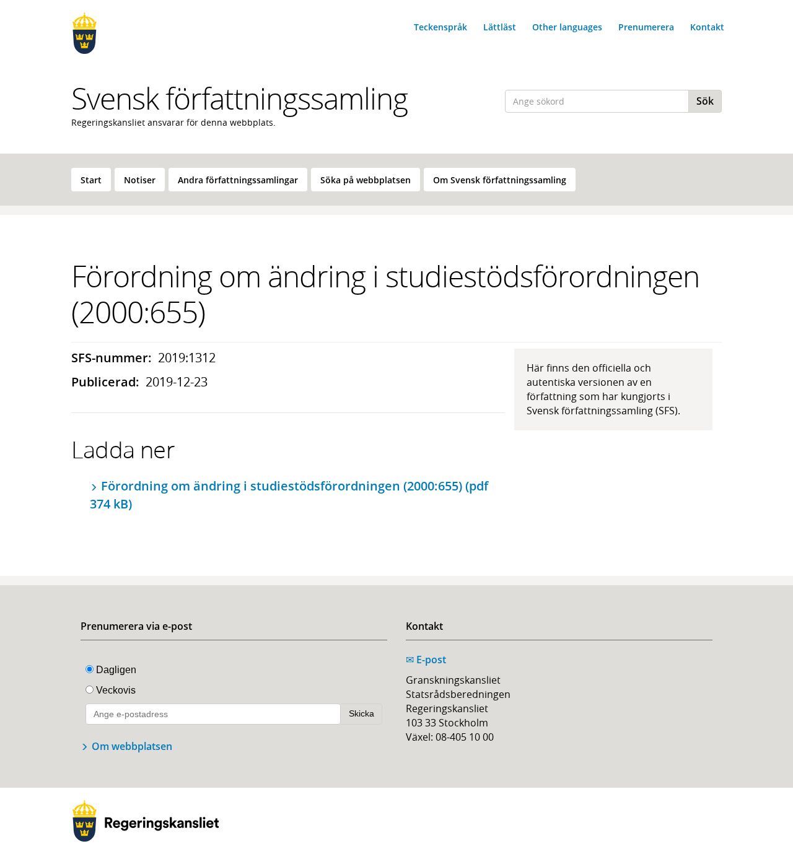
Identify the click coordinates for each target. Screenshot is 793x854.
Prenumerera (646, 27)
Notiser (140, 180)
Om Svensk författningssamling (499, 180)
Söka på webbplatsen (365, 180)
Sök (705, 101)
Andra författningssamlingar (238, 180)
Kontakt (707, 27)
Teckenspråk (440, 27)
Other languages (567, 27)
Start (91, 180)
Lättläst (499, 27)
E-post (426, 659)
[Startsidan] (145, 33)
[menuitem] (91, 179)
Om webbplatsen (132, 746)
